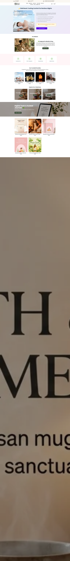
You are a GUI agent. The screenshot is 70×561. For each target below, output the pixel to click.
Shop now (21, 95)
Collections (30, 3)
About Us (42, 3)
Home (27, 3)
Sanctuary (34, 3)
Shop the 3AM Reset (42, 28)
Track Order (38, 3)
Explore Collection (18, 112)
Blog (35, 4)
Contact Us (31, 4)
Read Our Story (45, 48)
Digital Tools (38, 4)
